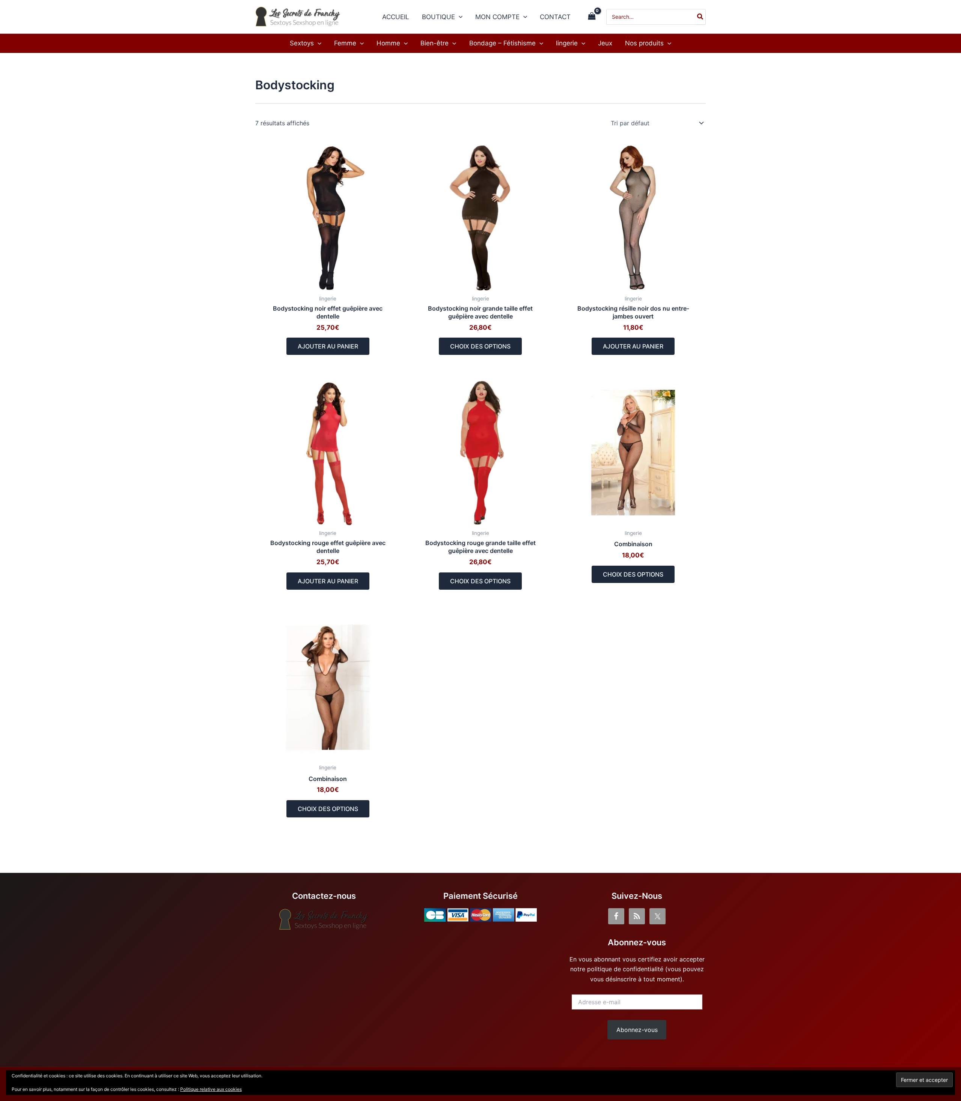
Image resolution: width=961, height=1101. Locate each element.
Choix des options (480, 346)
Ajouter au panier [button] (328, 346)
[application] (458, 17)
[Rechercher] (700, 16)
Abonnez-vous (637, 1029)
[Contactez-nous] (324, 919)
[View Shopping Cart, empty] (591, 17)
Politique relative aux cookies (211, 1089)
